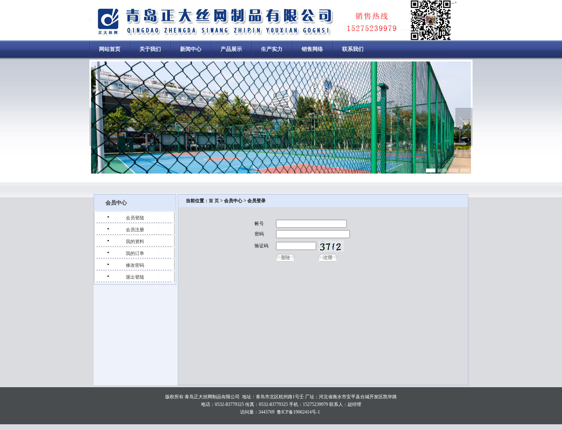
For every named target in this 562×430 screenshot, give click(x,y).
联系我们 (353, 49)
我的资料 (135, 241)
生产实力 (272, 49)
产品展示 (231, 49)
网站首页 (109, 49)
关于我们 (150, 49)
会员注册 (135, 229)
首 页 (214, 200)
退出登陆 (135, 277)
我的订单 (135, 253)
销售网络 (312, 49)
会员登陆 (135, 218)
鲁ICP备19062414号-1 (298, 412)
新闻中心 (190, 49)
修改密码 (135, 265)
